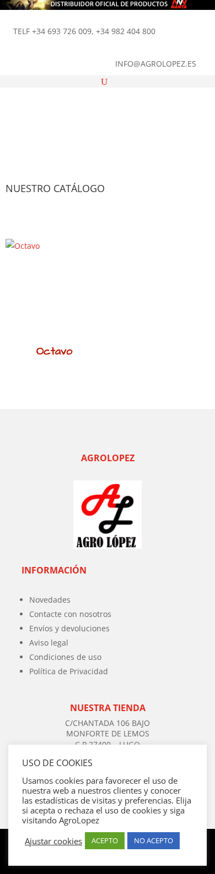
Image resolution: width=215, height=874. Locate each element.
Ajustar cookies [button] (53, 841)
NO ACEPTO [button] (153, 840)
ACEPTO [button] (105, 840)
